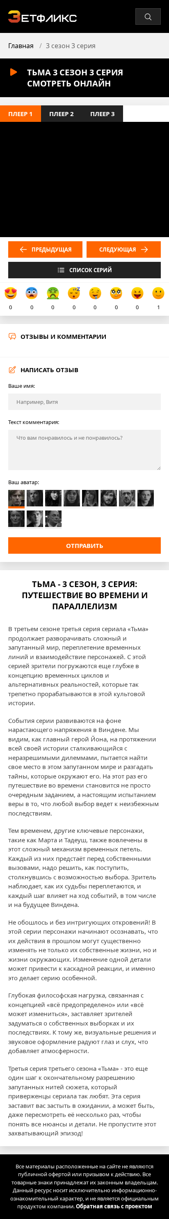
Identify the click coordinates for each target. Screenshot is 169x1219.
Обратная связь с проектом (114, 1206)
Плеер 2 (61, 114)
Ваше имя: (21, 385)
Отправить (84, 545)
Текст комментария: (33, 422)
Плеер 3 (102, 114)
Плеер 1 (20, 114)
